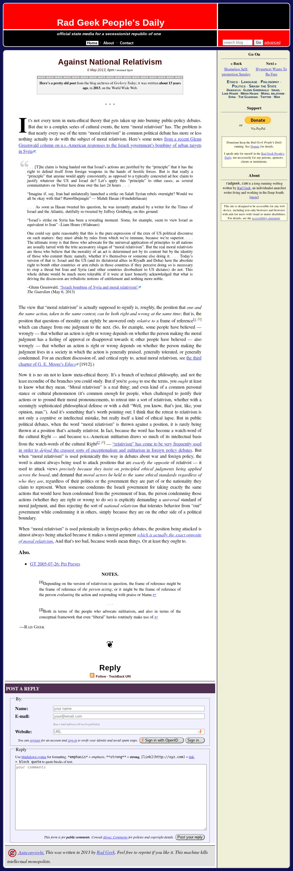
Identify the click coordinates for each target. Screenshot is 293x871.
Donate (255, 146)
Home (92, 43)
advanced (272, 42)
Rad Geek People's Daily (111, 22)
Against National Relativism (110, 62)
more (254, 197)
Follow (100, 676)
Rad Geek (106, 852)
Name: (21, 708)
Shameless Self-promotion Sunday (236, 71)
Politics (239, 86)
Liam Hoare (230, 93)
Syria (232, 97)
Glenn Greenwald (256, 90)
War (277, 97)
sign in (72, 740)
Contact (126, 43)
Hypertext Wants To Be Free (271, 71)
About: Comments (115, 837)
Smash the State (262, 86)
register (35, 740)
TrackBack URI (120, 676)
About (108, 43)
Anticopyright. (30, 852)
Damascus (234, 90)
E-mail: (22, 716)
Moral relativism (272, 93)
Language (249, 82)
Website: (23, 731)
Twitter (265, 97)
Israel (276, 90)
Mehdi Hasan (249, 93)
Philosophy (270, 82)
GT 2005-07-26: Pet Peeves (55, 564)
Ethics (232, 82)
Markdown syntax (33, 756)
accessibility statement (266, 218)
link (191, 756)
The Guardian (248, 97)
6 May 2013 (96, 70)
